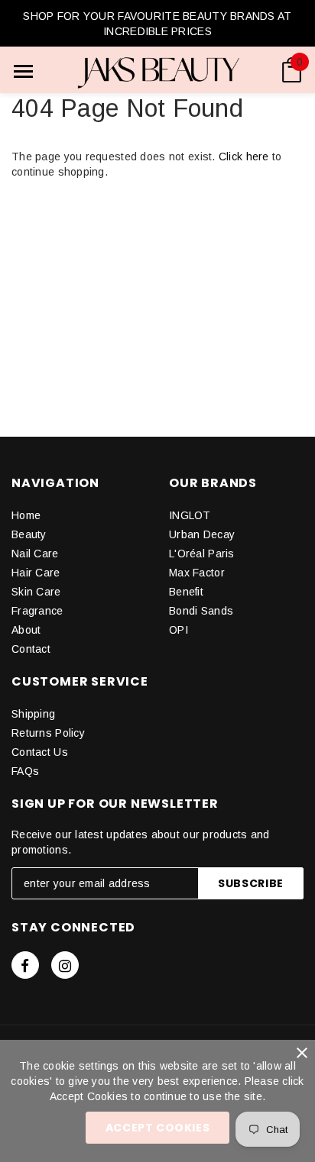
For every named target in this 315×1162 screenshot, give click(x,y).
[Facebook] (25, 965)
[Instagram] (65, 965)
